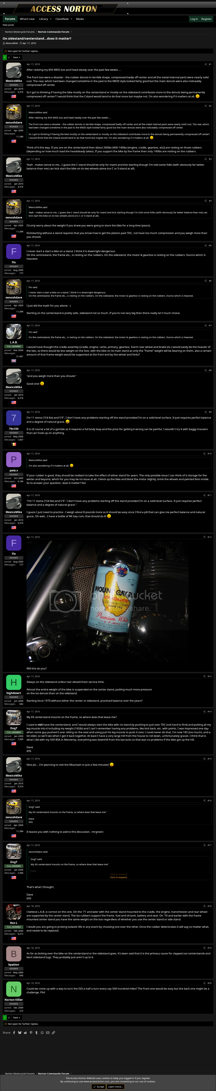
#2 (210, 105)
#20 (210, 983)
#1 (210, 64)
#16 (210, 800)
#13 (210, 676)
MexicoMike (12, 43)
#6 (210, 280)
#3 (210, 158)
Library (43, 19)
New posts (8, 24)
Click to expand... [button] (119, 877)
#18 (210, 906)
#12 (210, 536)
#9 (210, 411)
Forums (10, 19)
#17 (210, 845)
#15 (210, 758)
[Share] (205, 64)
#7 (210, 325)
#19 (210, 947)
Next (15, 57)
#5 (210, 245)
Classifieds (62, 19)
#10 (210, 453)
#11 (210, 495)
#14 (210, 711)
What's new (27, 19)
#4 (210, 200)
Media (80, 19)
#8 (210, 370)
